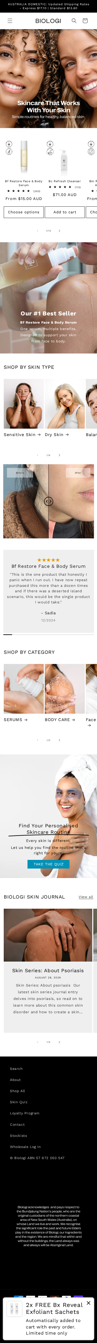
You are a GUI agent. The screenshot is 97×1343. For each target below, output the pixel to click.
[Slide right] (59, 230)
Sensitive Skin (20, 434)
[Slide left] (37, 230)
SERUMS (13, 719)
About (15, 1080)
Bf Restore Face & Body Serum (23, 183)
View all (86, 897)
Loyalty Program (25, 1113)
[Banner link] (48, 79)
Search (16, 1069)
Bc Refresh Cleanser (64, 181)
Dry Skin (54, 434)
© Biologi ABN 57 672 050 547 (37, 1158)
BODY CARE (57, 719)
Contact (17, 1124)
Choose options (24, 212)
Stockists (18, 1136)
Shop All (17, 1091)
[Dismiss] (89, 1304)
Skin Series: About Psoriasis (48, 971)
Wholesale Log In (25, 1147)
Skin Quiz (18, 1102)
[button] (9, 20)
